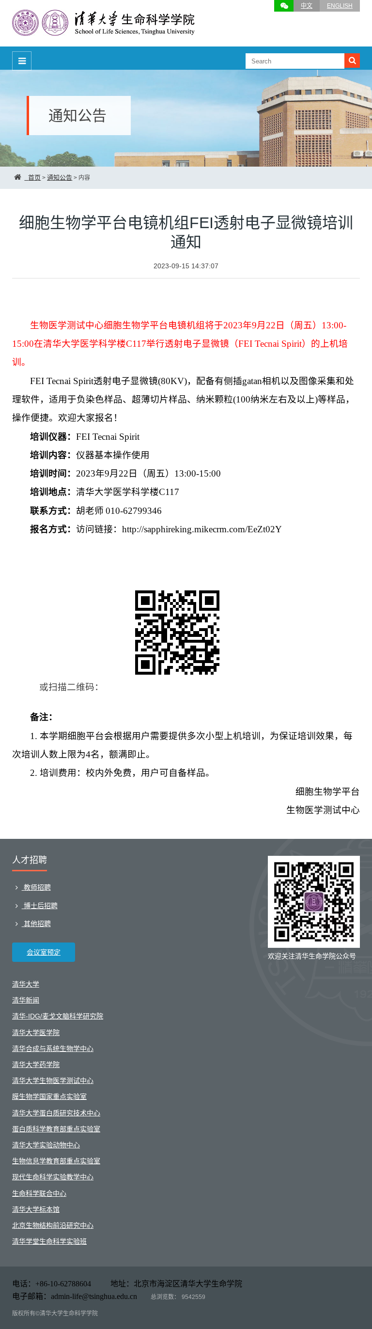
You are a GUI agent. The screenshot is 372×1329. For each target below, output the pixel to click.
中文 (306, 5)
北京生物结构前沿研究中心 (52, 1225)
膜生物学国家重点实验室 (49, 1096)
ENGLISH (340, 5)
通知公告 (59, 177)
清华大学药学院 (36, 1064)
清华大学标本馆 (36, 1209)
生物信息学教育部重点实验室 (56, 1161)
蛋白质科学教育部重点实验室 (56, 1129)
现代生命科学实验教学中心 (52, 1177)
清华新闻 (25, 1000)
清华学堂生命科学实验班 (49, 1241)
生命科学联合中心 (39, 1193)
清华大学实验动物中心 (46, 1145)
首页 (34, 177)
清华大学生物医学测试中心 (52, 1080)
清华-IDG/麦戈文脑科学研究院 (57, 1016)
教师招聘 (36, 887)
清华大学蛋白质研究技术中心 (56, 1113)
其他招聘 (36, 923)
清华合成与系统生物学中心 (52, 1048)
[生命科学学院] (104, 31)
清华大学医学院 (36, 1032)
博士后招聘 (40, 906)
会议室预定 (44, 952)
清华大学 (25, 984)
